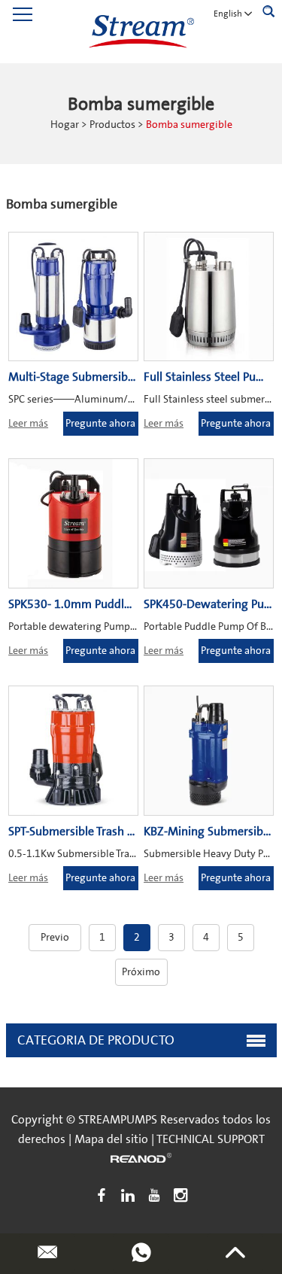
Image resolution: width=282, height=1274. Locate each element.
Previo (55, 938)
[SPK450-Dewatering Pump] (209, 523)
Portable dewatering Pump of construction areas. (119, 627)
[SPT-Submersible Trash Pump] (73, 751)
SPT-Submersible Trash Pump (82, 831)
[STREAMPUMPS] (141, 31)
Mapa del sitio (111, 1139)
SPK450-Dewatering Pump (212, 604)
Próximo (141, 972)
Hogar (64, 125)
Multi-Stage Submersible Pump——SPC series (127, 377)
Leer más (28, 424)
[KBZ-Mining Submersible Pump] (209, 751)
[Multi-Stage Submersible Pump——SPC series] (73, 297)
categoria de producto (95, 1040)
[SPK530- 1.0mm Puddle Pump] (73, 523)
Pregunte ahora (100, 424)
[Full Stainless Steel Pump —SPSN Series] (209, 297)
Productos (112, 125)
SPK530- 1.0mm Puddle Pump (85, 604)
